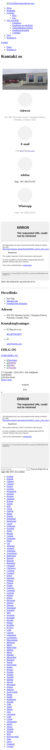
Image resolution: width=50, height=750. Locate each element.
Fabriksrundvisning (20, 30)
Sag (14, 18)
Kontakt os (11, 38)
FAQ (9, 35)
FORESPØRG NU (9, 355)
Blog (14, 15)
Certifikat (16, 33)
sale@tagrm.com (14, 344)
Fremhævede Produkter (17, 303)
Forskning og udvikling (22, 25)
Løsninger (16, 23)
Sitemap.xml (12, 301)
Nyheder (10, 13)
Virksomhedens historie (22, 28)
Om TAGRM (13, 20)
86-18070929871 (14, 334)
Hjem (9, 8)
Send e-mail (6, 380)
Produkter (11, 10)
